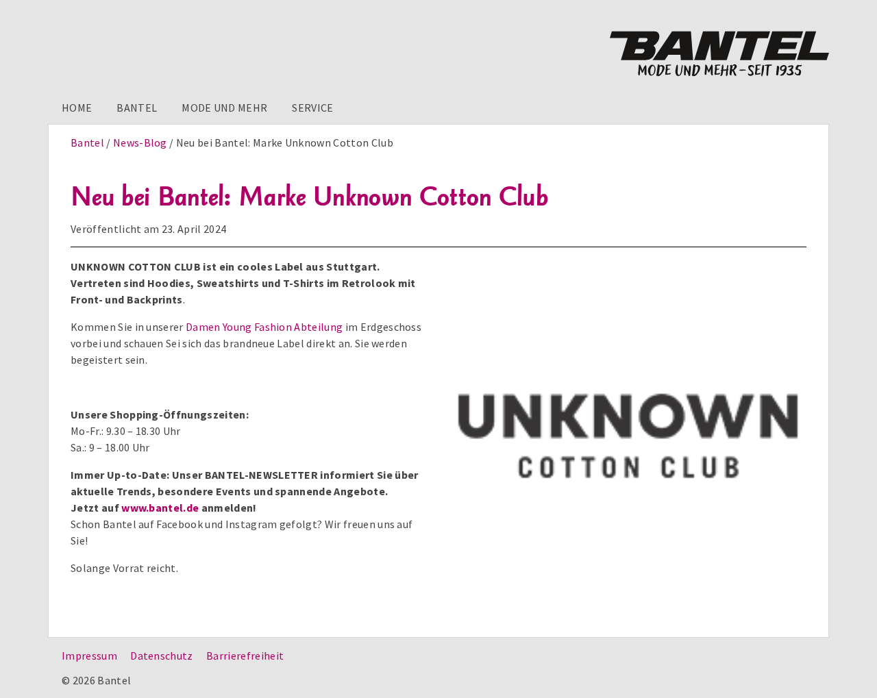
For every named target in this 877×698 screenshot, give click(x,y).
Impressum (89, 655)
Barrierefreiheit (245, 655)
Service (312, 107)
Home (77, 107)
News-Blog (140, 142)
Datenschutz (161, 655)
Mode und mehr (224, 107)
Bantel (136, 107)
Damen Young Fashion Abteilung (264, 327)
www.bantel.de (160, 507)
